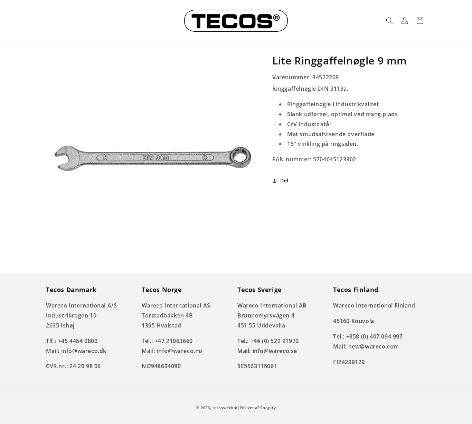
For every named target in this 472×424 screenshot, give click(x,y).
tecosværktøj (226, 407)
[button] (389, 20)
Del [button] (284, 181)
